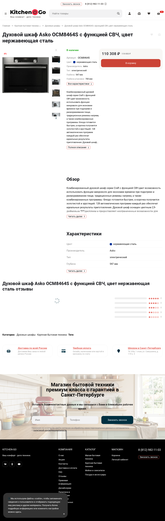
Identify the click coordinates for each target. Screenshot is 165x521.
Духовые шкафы (52, 26)
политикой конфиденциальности (50, 430)
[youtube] (19, 464)
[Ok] (12, 464)
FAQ (60, 472)
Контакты (63, 464)
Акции (61, 459)
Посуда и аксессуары (95, 474)
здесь (18, 512)
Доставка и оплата (67, 468)
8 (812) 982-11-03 (94, 4)
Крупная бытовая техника (27, 26)
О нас (61, 455)
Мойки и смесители (95, 470)
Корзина (116, 455)
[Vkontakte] (5, 464)
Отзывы (62, 476)
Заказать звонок (117, 420)
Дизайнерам (64, 488)
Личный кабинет (120, 459)
